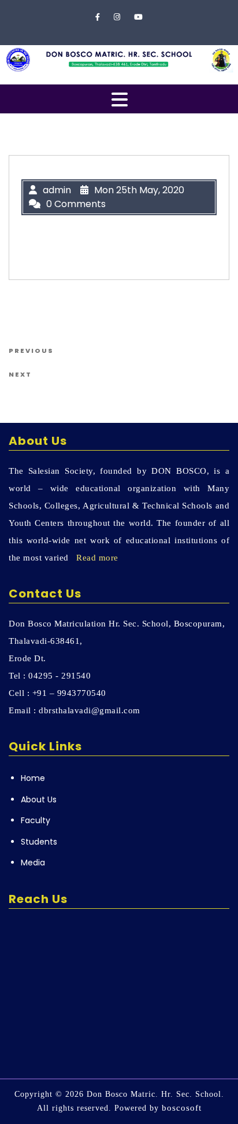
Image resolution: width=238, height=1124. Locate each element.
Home (33, 778)
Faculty (35, 820)
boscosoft (182, 1107)
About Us (39, 799)
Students (39, 841)
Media (33, 862)
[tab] (119, 99)
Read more (97, 557)
